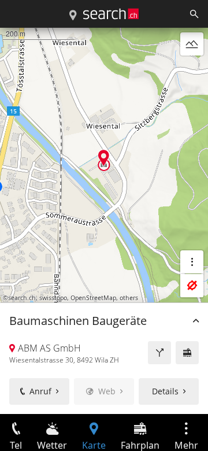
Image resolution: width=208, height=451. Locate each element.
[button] (103, 157)
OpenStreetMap (93, 298)
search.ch (22, 298)
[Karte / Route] (72, 15)
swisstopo (53, 298)
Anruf (40, 391)
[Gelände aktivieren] (191, 44)
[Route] (159, 352)
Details (165, 391)
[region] (104, 221)
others (129, 298)
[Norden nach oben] (191, 71)
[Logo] (111, 14)
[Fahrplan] (187, 352)
